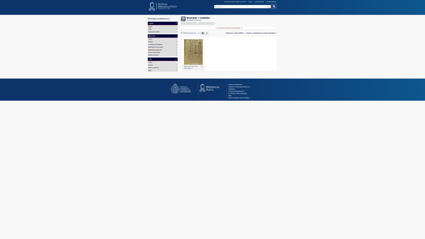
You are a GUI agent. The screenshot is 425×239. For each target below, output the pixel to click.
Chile (149, 29)
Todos (150, 26)
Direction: (249, 33)
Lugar (150, 23)
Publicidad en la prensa (155, 47)
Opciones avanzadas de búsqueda (229, 28)
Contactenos (259, 2)
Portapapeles (274, 6)
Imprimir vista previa (189, 33)
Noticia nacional (153, 67)
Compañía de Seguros (155, 44)
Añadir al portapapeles (202, 67)
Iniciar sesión (271, 2)
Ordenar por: (230, 33)
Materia (151, 36)
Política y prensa (153, 55)
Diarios (150, 65)
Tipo (150, 59)
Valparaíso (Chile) (153, 32)
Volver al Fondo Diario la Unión (235, 2)
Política (150, 42)
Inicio (250, 2)
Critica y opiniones (154, 52)
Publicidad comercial (155, 50)
